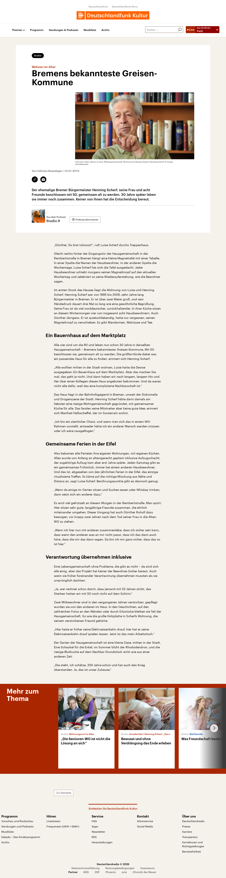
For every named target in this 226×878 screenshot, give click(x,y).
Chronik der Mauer (144, 872)
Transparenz (190, 836)
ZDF (97, 872)
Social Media (145, 826)
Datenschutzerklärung (85, 868)
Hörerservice (145, 821)
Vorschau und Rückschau (17, 821)
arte (124, 872)
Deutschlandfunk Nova (124, 6)
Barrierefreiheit (191, 851)
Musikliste (90, 30)
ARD (86, 872)
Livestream (53, 821)
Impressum (147, 868)
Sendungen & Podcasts (63, 30)
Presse (186, 826)
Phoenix (111, 872)
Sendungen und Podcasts (17, 826)
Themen (17, 30)
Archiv (105, 30)
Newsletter (98, 831)
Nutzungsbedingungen (120, 868)
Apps (95, 826)
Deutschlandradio (193, 821)
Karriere (187, 831)
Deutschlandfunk (98, 6)
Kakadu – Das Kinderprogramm (20, 836)
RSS (94, 836)
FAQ (94, 821)
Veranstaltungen (102, 842)
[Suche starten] (180, 30)
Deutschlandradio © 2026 (113, 864)
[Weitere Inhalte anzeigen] (213, 728)
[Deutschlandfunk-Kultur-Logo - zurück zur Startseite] (113, 15)
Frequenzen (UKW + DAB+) (62, 826)
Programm (37, 30)
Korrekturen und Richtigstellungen (193, 844)
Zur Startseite (63, 792)
